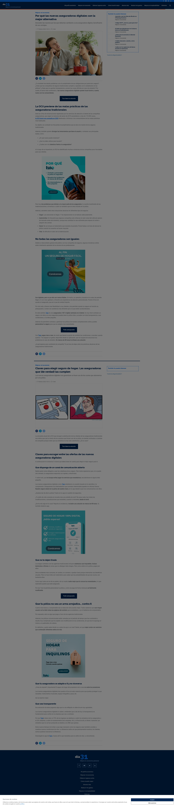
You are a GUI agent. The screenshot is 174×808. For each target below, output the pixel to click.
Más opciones (152, 803)
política (22, 804)
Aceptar (152, 799)
